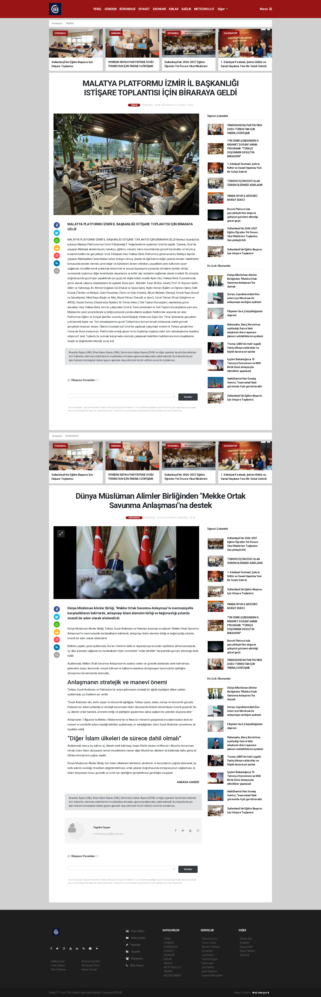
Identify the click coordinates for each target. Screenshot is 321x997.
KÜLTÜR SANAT (172, 975)
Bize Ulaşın (137, 965)
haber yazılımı (131, 992)
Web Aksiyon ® (260, 992)
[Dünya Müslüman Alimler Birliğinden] (126, 562)
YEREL (97, 9)
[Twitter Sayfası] (58, 948)
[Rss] (85, 948)
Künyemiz (137, 958)
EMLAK (173, 9)
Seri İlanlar (208, 967)
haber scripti (161, 992)
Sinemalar (207, 963)
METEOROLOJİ (204, 9)
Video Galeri (138, 937)
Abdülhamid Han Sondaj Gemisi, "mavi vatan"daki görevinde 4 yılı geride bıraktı (244, 382)
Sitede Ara (246, 938)
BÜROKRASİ (127, 9)
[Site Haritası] (92, 948)
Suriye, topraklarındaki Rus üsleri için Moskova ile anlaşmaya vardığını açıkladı (244, 298)
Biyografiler (246, 946)
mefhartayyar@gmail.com (108, 833)
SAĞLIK (186, 9)
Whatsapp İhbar (91, 965)
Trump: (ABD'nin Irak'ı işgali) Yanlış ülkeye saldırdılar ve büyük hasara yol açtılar (244, 347)
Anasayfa (57, 23)
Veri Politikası (58, 969)
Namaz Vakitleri (211, 946)
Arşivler (135, 951)
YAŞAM (70, 23)
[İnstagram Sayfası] (65, 948)
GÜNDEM (111, 9)
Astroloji (244, 955)
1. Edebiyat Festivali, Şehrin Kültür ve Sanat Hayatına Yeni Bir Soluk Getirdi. (244, 167)
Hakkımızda (57, 961)
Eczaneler (207, 950)
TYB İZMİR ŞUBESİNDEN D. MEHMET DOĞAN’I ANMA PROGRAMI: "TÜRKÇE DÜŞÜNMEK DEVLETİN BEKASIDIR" (243, 148)
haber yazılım (176, 992)
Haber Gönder (89, 969)
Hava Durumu (209, 938)
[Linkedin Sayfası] (78, 948)
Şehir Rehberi (209, 971)
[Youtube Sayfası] (72, 948)
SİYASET (144, 9)
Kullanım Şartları (91, 961)
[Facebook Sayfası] (52, 948)
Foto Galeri (138, 931)
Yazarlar (135, 944)
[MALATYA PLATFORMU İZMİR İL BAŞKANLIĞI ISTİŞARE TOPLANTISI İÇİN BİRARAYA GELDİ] (126, 163)
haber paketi (146, 992)
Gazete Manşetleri (212, 975)
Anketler (244, 942)
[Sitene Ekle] (98, 948)
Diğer (222, 9)
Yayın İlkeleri (58, 965)
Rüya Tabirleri (247, 950)
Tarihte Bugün (210, 959)
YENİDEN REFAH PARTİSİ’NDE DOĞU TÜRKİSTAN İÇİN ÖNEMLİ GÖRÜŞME (244, 129)
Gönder (188, 397)
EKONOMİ (159, 9)
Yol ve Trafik (209, 942)
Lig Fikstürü (208, 955)
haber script (191, 992)
